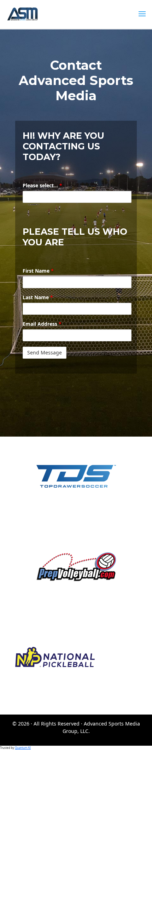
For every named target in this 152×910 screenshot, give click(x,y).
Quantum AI (23, 748)
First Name (38, 270)
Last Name (38, 297)
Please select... (42, 185)
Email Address (42, 323)
